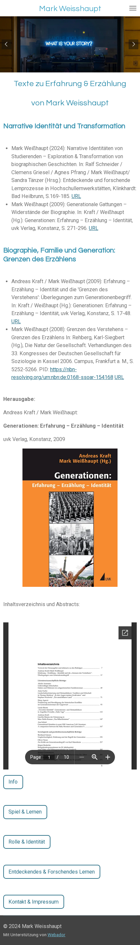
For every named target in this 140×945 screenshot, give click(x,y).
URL (76, 196)
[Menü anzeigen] (133, 8)
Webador (56, 934)
